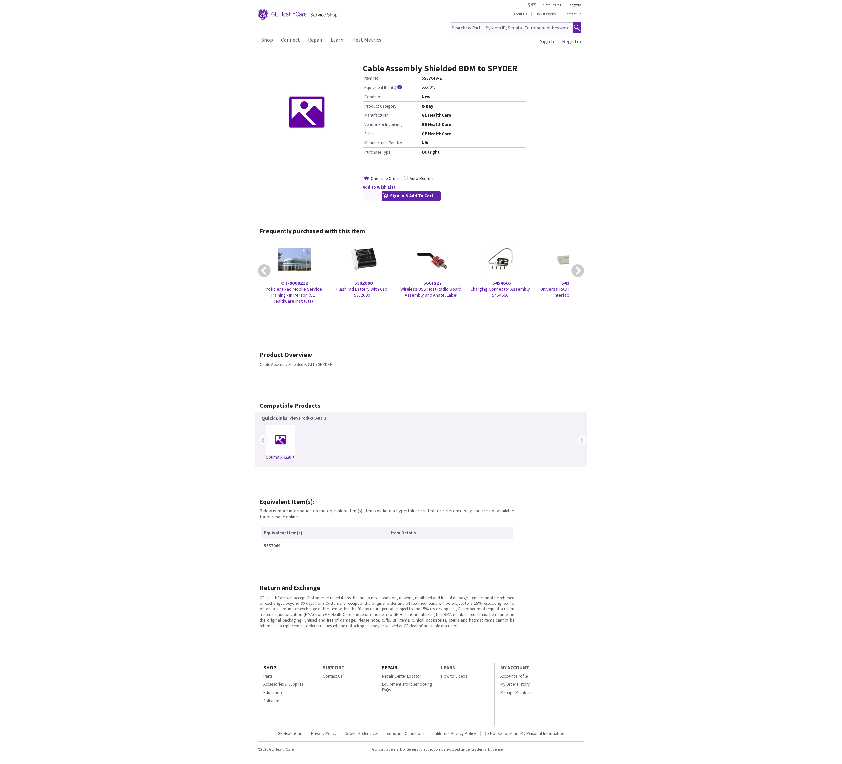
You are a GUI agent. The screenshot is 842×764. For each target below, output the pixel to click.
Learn (337, 40)
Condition (373, 97)
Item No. (372, 78)
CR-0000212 (294, 283)
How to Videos (454, 676)
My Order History (515, 684)
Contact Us (572, 14)
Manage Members (515, 692)
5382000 (363, 283)
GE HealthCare (290, 733)
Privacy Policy (323, 733)
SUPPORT (334, 667)
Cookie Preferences (361, 733)
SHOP (269, 667)
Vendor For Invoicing (383, 124)
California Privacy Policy (454, 733)
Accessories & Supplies (283, 684)
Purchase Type (377, 152)
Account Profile (514, 676)
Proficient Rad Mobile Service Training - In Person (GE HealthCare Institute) (293, 295)
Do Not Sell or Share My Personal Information (524, 733)
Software (271, 700)
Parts (267, 676)
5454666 (501, 283)
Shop (267, 40)
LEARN (448, 667)
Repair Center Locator (401, 676)
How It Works (546, 14)
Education (272, 692)
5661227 (432, 283)
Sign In (548, 41)
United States (550, 5)
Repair (315, 40)
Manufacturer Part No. (383, 143)
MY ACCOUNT (514, 667)
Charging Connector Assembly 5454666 (500, 292)
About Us (520, 14)
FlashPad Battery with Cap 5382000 (361, 292)
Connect (290, 40)
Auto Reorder (421, 178)
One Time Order (385, 178)
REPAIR (389, 667)
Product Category (380, 106)
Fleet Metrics (366, 40)
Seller (369, 133)
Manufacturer (376, 115)
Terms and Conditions (404, 733)
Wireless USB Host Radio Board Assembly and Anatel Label (430, 292)
